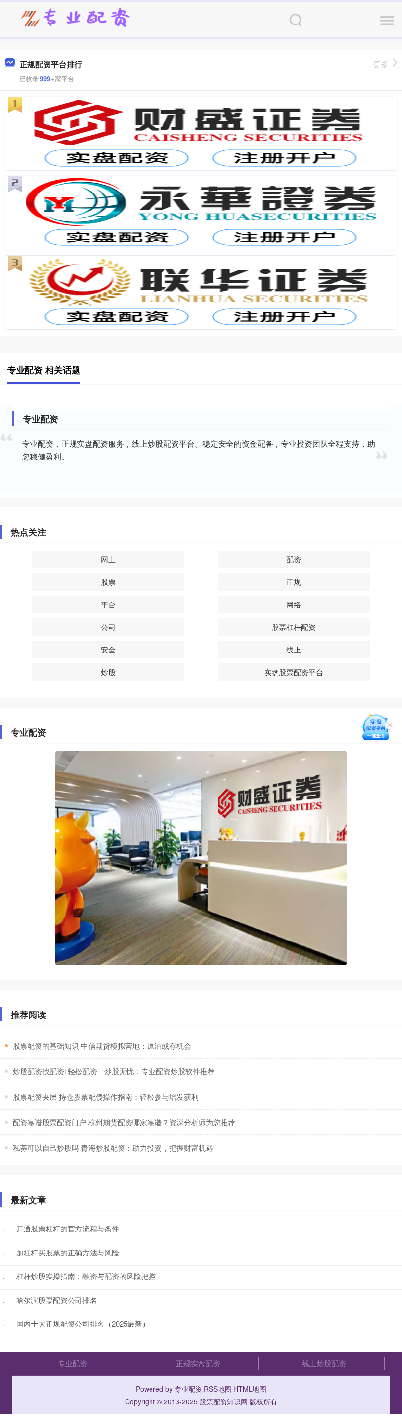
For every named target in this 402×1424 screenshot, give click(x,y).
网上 (108, 559)
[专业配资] (75, 19)
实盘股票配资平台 (293, 672)
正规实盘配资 (198, 1363)
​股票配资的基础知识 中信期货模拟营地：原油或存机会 (102, 1045)
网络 (293, 604)
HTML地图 (249, 1389)
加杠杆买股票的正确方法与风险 (67, 1252)
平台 (108, 604)
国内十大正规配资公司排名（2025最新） (83, 1323)
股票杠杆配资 (294, 627)
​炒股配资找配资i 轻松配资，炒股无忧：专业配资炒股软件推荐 (114, 1071)
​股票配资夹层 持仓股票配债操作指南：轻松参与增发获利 (106, 1096)
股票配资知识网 (224, 1401)
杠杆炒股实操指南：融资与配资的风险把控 (86, 1276)
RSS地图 (217, 1389)
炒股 (108, 672)
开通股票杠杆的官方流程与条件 (67, 1228)
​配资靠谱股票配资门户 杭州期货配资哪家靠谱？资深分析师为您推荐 (124, 1122)
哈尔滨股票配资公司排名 (56, 1300)
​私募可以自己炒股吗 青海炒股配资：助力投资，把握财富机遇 (113, 1147)
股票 (108, 582)
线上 (293, 649)
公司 (108, 627)
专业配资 (72, 1363)
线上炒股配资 (324, 1363)
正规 (293, 582)
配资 (293, 559)
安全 (108, 649)
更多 (381, 64)
